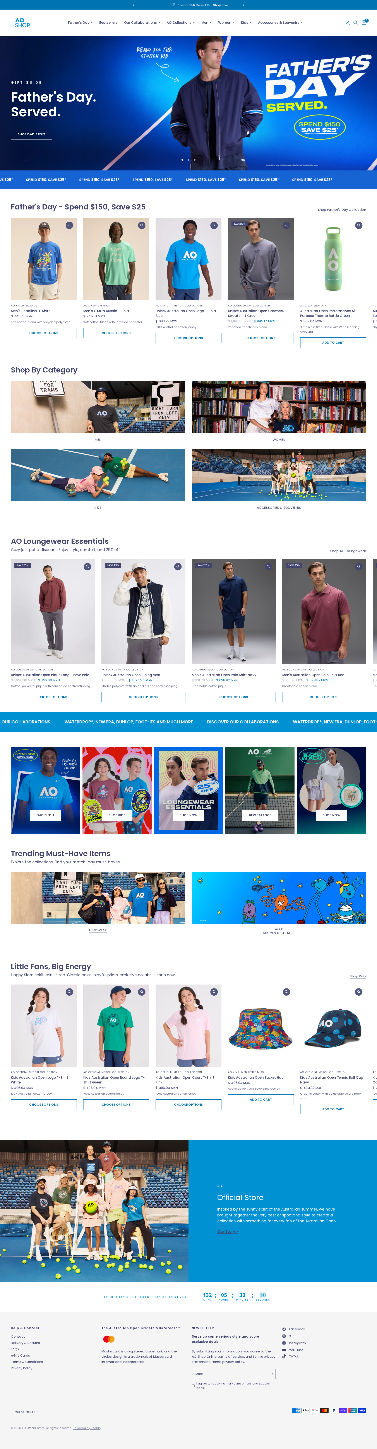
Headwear (98, 930)
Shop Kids (358, 976)
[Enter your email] (271, 1374)
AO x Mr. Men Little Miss (279, 931)
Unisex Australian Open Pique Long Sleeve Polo (50, 675)
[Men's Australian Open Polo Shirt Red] (324, 612)
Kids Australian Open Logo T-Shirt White (39, 1080)
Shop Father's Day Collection (342, 209)
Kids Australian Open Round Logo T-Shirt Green (114, 1080)
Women (224, 22)
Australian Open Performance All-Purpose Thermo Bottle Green (328, 313)
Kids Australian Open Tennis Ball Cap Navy (331, 1080)
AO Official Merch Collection (179, 305)
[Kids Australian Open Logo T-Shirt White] (44, 1026)
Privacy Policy (21, 1368)
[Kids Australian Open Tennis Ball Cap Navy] (333, 1026)
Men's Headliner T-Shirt (30, 311)
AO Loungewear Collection (249, 305)
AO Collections (179, 22)
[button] (26, 137)
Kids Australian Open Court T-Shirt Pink (185, 1080)
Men (204, 22)
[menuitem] (80, 22)
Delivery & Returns (25, 1342)
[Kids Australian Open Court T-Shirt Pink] (188, 1026)
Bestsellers (108, 22)
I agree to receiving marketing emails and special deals (233, 1385)
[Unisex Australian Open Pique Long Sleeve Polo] (53, 612)
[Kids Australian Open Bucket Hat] (261, 1026)
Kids (244, 22)
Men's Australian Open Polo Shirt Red (313, 675)
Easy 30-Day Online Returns (172, 5)
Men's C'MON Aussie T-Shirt (106, 311)
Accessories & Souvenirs (278, 22)
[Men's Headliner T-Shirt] (44, 259)
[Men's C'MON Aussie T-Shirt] (116, 259)
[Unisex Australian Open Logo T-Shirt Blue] (188, 259)
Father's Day (78, 22)
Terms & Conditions (27, 1361)
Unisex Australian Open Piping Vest (131, 675)
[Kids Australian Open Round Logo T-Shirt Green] (116, 1026)
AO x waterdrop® (313, 305)
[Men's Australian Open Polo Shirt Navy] (234, 612)
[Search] (355, 23)
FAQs (15, 1349)
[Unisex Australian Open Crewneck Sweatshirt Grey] (261, 259)
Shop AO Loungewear (348, 551)
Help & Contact (25, 1328)
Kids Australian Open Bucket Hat (255, 1077)
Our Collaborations (140, 22)
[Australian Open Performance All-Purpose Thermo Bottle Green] (333, 259)
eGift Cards (20, 1355)
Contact (18, 1336)
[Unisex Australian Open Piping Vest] (143, 612)
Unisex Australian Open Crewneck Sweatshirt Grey (256, 313)
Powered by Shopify (87, 1428)
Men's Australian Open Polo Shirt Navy (224, 675)
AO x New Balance (24, 305)
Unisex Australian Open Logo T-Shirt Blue (186, 313)
